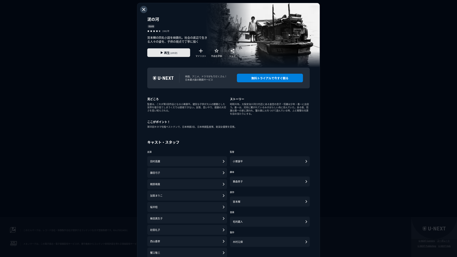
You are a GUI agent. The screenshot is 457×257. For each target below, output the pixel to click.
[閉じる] (143, 9)
